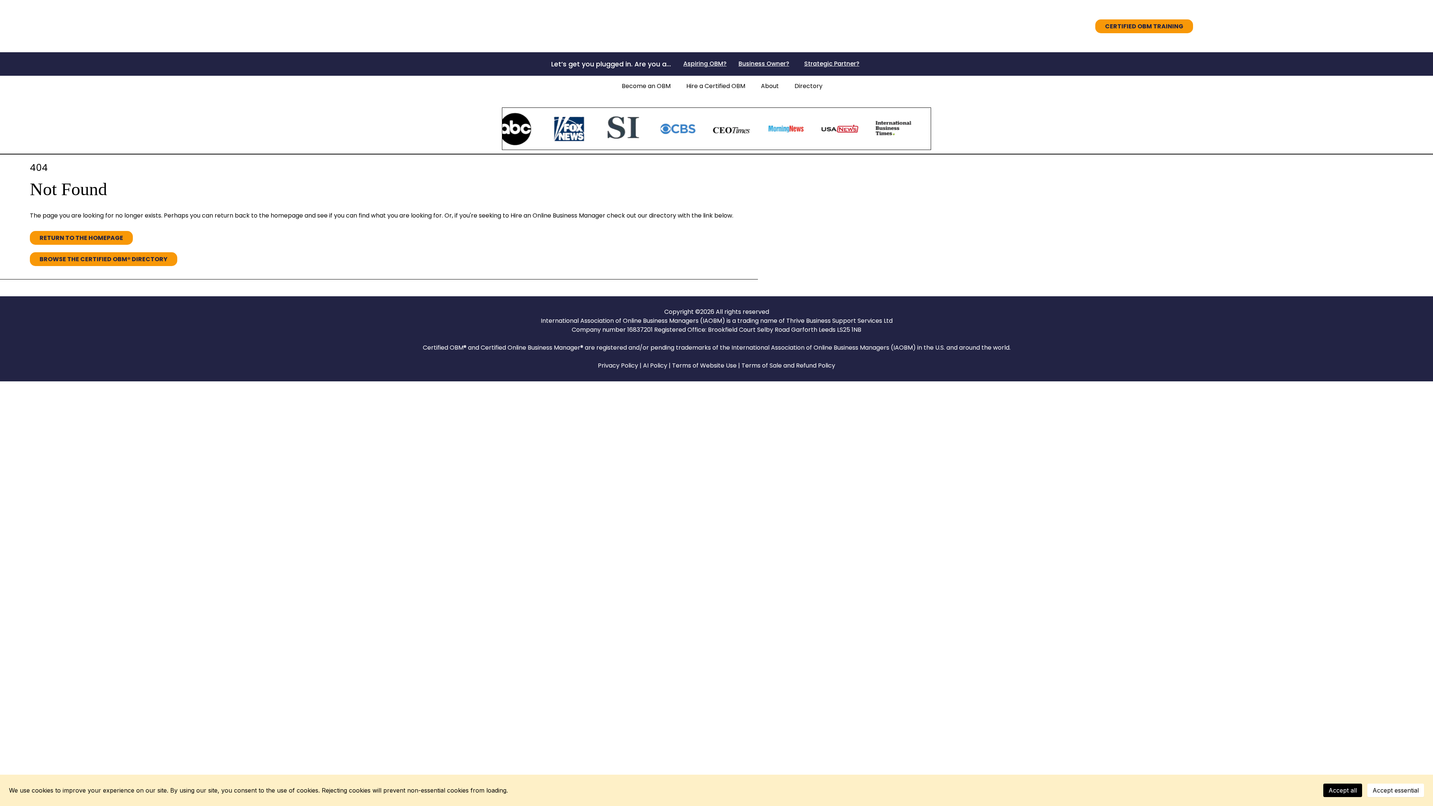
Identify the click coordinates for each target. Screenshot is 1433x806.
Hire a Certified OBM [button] (715, 86)
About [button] (770, 86)
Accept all (1343, 790)
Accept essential (1396, 790)
